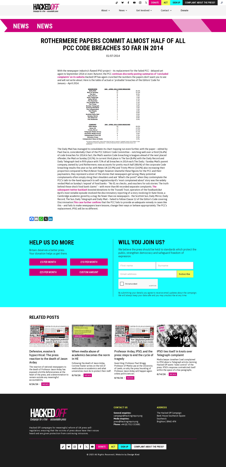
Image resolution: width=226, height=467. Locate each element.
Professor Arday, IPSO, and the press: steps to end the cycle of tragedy (133, 355)
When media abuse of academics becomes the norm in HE (91, 355)
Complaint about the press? (200, 2)
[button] (106, 10)
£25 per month (48, 272)
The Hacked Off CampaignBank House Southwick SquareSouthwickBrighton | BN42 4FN (171, 417)
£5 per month (48, 262)
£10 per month (89, 262)
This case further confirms (87, 202)
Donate (155, 2)
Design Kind (133, 454)
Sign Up (176, 2)
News (45, 384)
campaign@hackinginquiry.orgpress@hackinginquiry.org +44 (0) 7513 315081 (128, 419)
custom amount (89, 272)
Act (166, 2)
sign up (124, 446)
